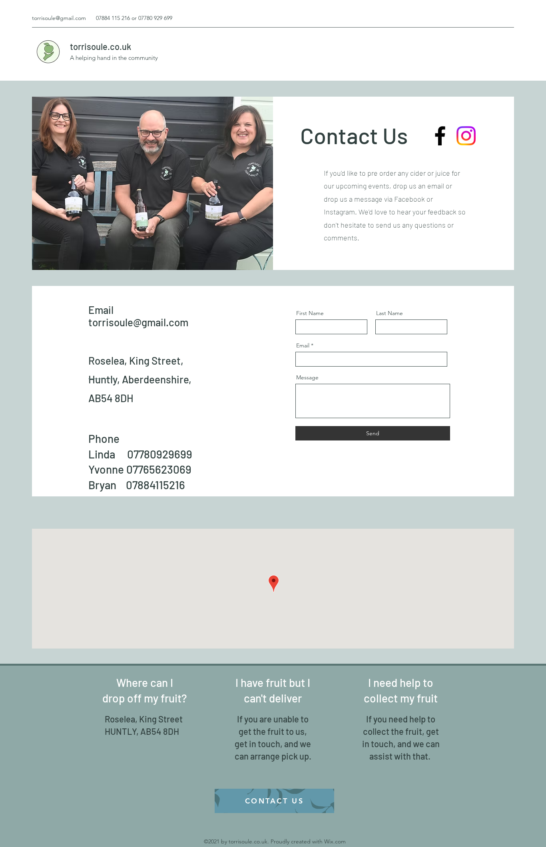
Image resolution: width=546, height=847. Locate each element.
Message (307, 377)
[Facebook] (440, 136)
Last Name (389, 313)
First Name (310, 313)
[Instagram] (466, 136)
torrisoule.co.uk (100, 46)
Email (302, 345)
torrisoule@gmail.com (59, 18)
